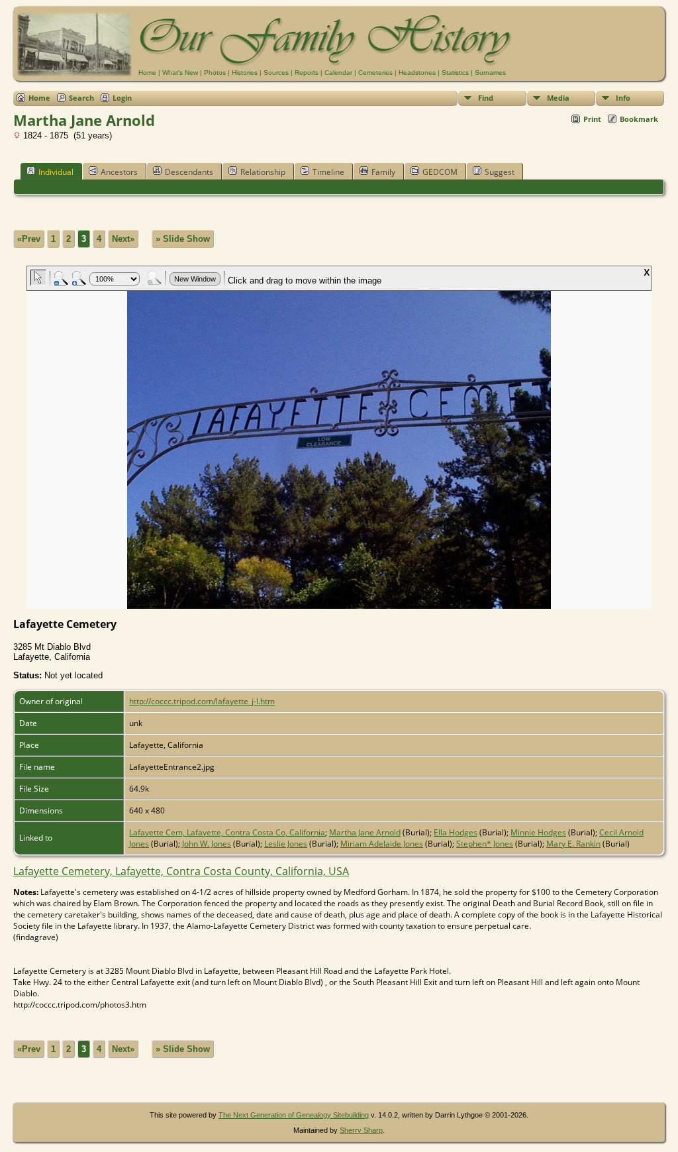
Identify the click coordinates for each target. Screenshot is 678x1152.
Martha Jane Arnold (365, 832)
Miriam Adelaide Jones (381, 843)
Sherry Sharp (361, 1130)
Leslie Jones (285, 843)
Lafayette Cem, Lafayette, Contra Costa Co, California (227, 832)
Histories (245, 72)
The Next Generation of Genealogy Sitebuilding (293, 1115)
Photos (215, 72)
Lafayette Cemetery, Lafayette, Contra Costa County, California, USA (181, 871)
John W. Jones (206, 843)
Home (147, 72)
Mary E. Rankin (573, 843)
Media (558, 98)
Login (122, 98)
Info (623, 98)
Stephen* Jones (484, 843)
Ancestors (119, 172)
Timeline (328, 172)
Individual (55, 172)
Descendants (189, 172)
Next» (123, 239)
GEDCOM (440, 172)
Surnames (490, 72)
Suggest (499, 172)
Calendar (338, 72)
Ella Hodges (455, 832)
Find (485, 98)
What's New (180, 72)
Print (592, 119)
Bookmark (639, 119)
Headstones (417, 72)
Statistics (455, 72)
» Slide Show (183, 239)
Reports (306, 72)
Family (383, 172)
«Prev (28, 239)
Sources (276, 72)
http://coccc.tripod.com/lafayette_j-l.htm (202, 701)
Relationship (262, 172)
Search (81, 98)
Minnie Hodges (538, 832)
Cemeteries (375, 72)
